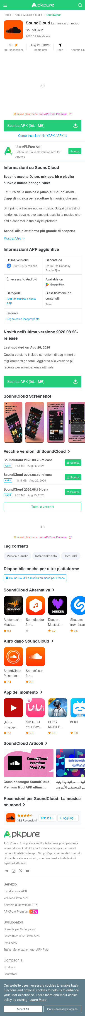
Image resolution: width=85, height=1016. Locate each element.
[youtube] (27, 871)
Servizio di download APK (21, 904)
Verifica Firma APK (16, 898)
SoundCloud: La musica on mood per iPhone (37, 578)
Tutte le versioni (42, 506)
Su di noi (9, 967)
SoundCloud (35, 30)
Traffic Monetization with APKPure (26, 949)
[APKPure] (42, 5)
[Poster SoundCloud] (13, 422)
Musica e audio (32, 15)
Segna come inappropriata (23, 319)
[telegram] (6, 871)
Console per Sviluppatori (20, 929)
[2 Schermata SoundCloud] (56, 422)
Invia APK (10, 942)
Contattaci (10, 974)
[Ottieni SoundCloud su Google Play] (55, 284)
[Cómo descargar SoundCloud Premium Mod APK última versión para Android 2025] (28, 763)
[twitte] (20, 871)
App (17, 15)
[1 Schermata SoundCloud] (34, 422)
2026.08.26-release (25, 266)
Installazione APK (15, 891)
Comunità (71, 556)
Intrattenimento (46, 556)
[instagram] (13, 871)
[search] (80, 5)
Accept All (23, 1009)
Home (7, 15)
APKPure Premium (16, 911)
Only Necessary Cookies (62, 1009)
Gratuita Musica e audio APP (21, 301)
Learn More (37, 999)
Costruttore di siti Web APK (22, 936)
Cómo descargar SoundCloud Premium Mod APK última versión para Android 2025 (26, 784)
